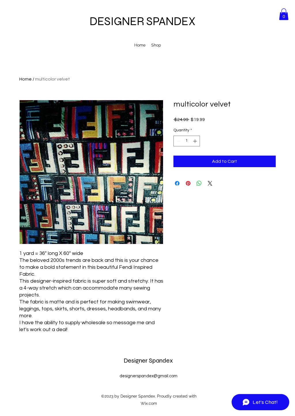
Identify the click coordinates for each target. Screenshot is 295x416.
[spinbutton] (186, 141)
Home (25, 79)
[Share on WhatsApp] (199, 183)
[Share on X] (210, 183)
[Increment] (195, 141)
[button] (284, 14)
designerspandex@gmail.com (148, 376)
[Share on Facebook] (177, 183)
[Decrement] (177, 141)
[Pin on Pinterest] (188, 183)
